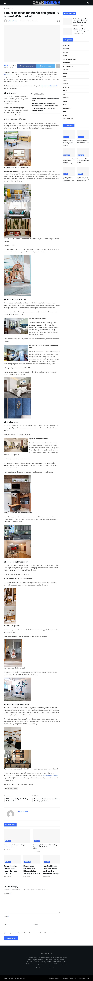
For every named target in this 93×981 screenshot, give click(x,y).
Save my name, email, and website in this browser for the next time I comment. (31, 933)
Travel (65, 115)
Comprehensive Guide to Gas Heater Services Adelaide (83, 160)
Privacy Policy (73, 978)
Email (6, 925)
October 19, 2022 (78, 25)
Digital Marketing (69, 59)
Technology (67, 108)
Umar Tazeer (13, 21)
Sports (65, 104)
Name (6, 916)
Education (66, 63)
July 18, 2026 (37, 851)
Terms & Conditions (84, 978)
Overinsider (11, 978)
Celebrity (66, 52)
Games (65, 80)
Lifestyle (66, 87)
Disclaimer (65, 978)
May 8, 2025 (47, 876)
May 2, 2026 (27, 876)
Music (65, 91)
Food (64, 77)
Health (65, 84)
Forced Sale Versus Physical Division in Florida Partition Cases (68, 179)
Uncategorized (68, 118)
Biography (66, 45)
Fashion (65, 70)
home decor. (8, 75)
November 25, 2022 (79, 33)
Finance (65, 73)
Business (10, 8)
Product (66, 98)
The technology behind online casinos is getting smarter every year (83, 179)
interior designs (12, 788)
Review (65, 101)
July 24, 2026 (8, 849)
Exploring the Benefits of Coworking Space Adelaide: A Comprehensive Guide (45, 847)
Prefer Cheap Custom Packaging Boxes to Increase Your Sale (80, 21)
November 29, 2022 (25, 21)
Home (5, 8)
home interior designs (50, 775)
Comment (7, 894)
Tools (65, 111)
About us (51, 978)
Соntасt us (58, 978)
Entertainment (68, 66)
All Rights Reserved (19, 978)
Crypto (65, 56)
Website (35, 925)
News (64, 94)
